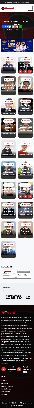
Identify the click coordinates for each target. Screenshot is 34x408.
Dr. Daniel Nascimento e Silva (8, 108)
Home (11, 30)
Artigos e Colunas (7, 386)
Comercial (4, 383)
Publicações (5, 392)
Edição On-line (6, 389)
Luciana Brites (8, 189)
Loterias (4, 394)
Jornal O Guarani (18, 406)
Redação (4, 381)
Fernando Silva (25, 128)
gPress (16, 403)
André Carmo (8, 63)
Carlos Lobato (25, 85)
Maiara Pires (25, 189)
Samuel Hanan (8, 248)
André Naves (25, 63)
